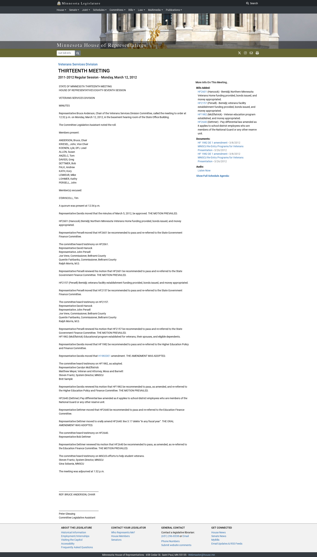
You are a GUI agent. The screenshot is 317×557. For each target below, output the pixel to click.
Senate (73, 9)
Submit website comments (176, 545)
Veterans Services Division (78, 64)
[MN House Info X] (239, 53)
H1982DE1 (104, 355)
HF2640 (202, 121)
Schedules (99, 9)
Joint (85, 9)
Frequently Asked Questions (77, 547)
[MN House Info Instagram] (245, 53)
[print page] (257, 53)
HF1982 (202, 114)
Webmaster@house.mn (201, 554)
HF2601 (202, 91)
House (60, 9)
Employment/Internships (75, 536)
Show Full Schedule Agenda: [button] (212, 175)
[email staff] (251, 53)
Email (186, 536)
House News (218, 532)
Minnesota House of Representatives (102, 44)
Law (140, 9)
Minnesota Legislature (81, 3)
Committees (116, 9)
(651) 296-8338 (170, 536)
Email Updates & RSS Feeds (226, 543)
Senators (116, 539)
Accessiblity (67, 543)
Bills (130, 9)
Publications (173, 9)
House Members (120, 536)
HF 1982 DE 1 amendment (213, 142)
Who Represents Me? (123, 532)
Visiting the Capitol (71, 539)
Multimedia (154, 9)
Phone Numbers (170, 541)
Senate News (218, 536)
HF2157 (202, 103)
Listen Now (204, 170)
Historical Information (73, 532)
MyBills (215, 539)
